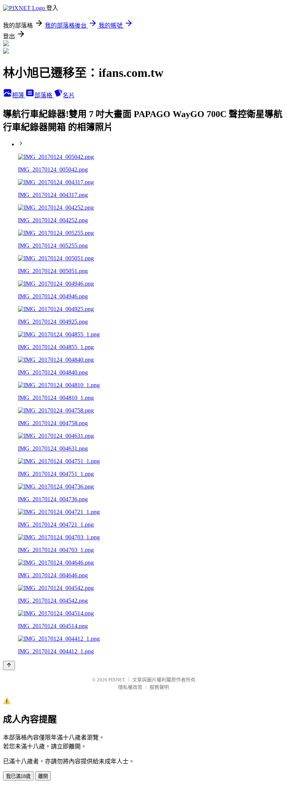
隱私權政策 (130, 687)
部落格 (44, 95)
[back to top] (9, 665)
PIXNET (116, 679)
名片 (69, 95)
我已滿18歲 (18, 776)
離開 (43, 776)
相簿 (18, 95)
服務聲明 (159, 687)
